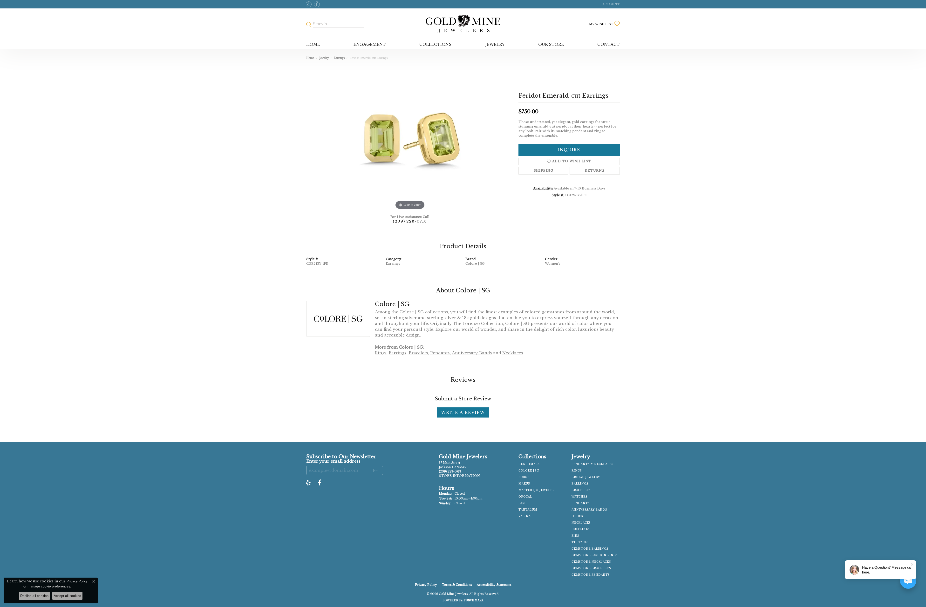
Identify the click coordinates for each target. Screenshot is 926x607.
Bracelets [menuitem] (581, 490)
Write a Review (463, 412)
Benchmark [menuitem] (529, 464)
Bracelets (418, 353)
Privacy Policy (426, 585)
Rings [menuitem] (577, 470)
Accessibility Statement (494, 585)
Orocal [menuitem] (525, 496)
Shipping (543, 170)
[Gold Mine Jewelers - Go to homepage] (462, 24)
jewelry (324, 58)
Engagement (370, 44)
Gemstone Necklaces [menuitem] (591, 561)
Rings (381, 353)
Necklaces (512, 353)
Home (313, 44)
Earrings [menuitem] (580, 483)
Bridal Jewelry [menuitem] (586, 477)
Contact (608, 44)
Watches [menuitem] (579, 496)
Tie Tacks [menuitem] (580, 542)
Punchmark (473, 600)
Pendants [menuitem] (581, 503)
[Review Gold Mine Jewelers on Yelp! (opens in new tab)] (309, 4)
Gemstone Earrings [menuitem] (590, 548)
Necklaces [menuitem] (581, 522)
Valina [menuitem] (524, 516)
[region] (410, 138)
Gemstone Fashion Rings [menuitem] (595, 555)
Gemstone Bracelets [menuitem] (591, 568)
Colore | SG (475, 263)
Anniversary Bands (472, 353)
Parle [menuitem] (523, 503)
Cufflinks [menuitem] (581, 529)
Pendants (440, 353)
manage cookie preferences (48, 586)
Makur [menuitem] (524, 483)
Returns (595, 170)
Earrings (339, 58)
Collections (435, 44)
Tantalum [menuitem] (527, 509)
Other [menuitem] (577, 516)
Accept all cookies (67, 596)
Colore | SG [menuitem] (528, 470)
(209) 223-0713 (410, 221)
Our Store (551, 44)
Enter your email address (333, 461)
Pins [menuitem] (575, 535)
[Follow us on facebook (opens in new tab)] (317, 4)
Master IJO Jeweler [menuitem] (536, 490)
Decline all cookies (34, 596)
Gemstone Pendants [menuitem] (591, 574)
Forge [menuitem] (524, 477)
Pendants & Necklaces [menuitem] (592, 464)
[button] (610, 4)
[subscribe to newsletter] (376, 470)
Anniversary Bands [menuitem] (589, 509)
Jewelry (495, 44)
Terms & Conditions (457, 585)
